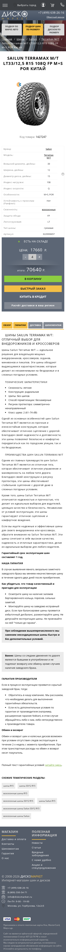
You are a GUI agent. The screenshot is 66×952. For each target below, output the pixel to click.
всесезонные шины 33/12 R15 (18, 801)
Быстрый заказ (33, 288)
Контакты (8, 843)
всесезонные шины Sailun (16, 816)
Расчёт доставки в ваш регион (33, 305)
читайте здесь (53, 765)
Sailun (49, 148)
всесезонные (49, 209)
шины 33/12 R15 (27, 785)
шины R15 (8, 785)
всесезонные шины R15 (15, 793)
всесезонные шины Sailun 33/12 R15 (21, 808)
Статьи (36, 847)
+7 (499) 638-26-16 (51, 12)
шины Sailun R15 (47, 801)
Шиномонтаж (10, 848)
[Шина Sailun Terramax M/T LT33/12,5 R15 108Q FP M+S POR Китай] (33, 104)
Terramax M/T (48, 156)
